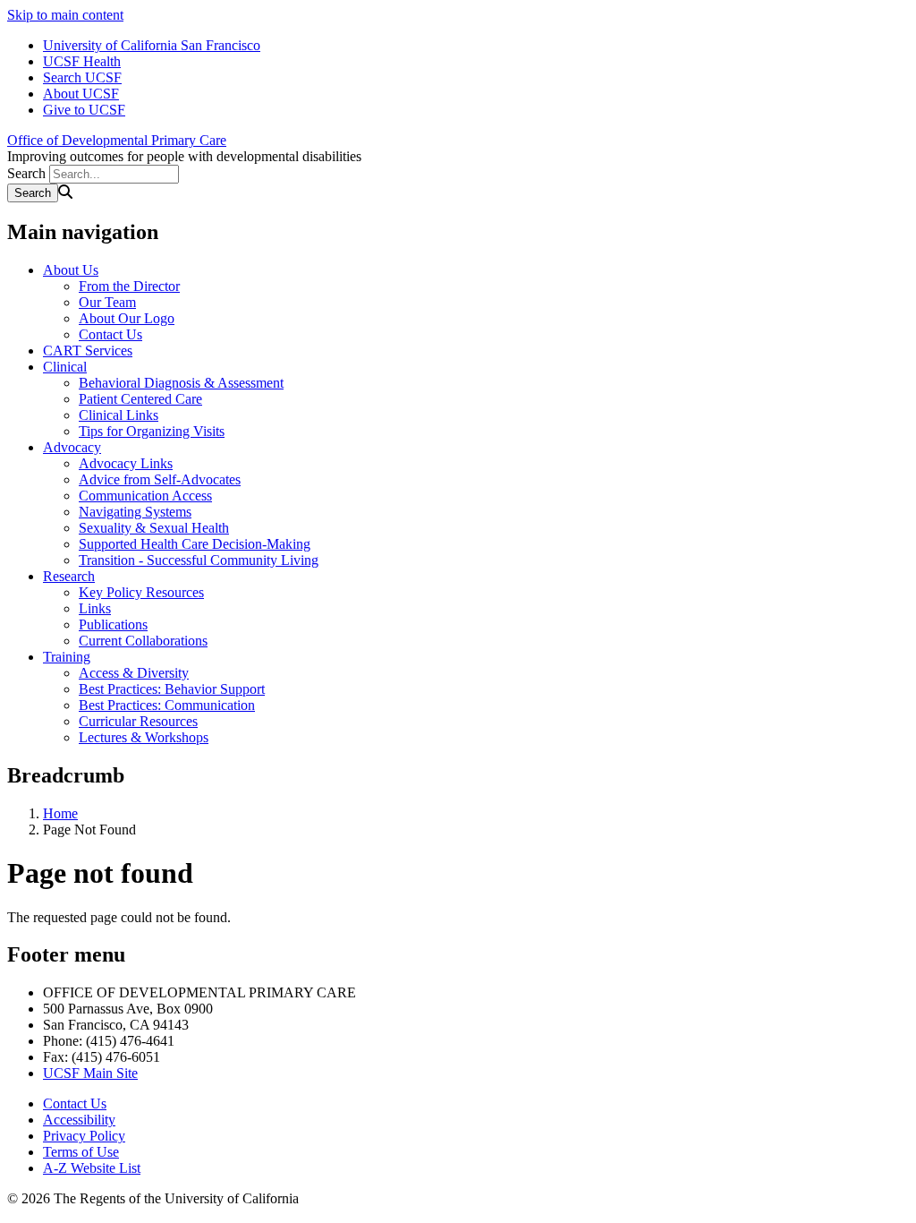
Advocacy (72, 447)
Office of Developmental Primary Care (116, 140)
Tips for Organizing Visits (152, 431)
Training (66, 656)
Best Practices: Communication (167, 705)
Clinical (65, 366)
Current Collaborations (143, 640)
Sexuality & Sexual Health (154, 527)
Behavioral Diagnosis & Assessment (181, 382)
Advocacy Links (126, 463)
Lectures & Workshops (143, 737)
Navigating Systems (135, 511)
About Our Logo (126, 318)
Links (95, 608)
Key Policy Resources (141, 592)
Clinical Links (118, 415)
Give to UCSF (84, 109)
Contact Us (110, 334)
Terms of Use (81, 1151)
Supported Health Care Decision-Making (194, 544)
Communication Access (145, 495)
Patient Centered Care (140, 398)
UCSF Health (82, 61)
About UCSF (81, 93)
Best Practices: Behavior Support (172, 689)
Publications (113, 624)
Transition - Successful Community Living (198, 560)
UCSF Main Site (90, 1073)
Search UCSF (82, 77)
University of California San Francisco (151, 45)
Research (69, 576)
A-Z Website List (91, 1168)
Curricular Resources (138, 721)
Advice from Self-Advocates (160, 479)
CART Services (87, 350)
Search (26, 173)
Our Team (107, 302)
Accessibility (79, 1119)
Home (60, 813)
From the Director (129, 286)
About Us (70, 270)
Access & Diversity (134, 672)
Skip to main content (65, 14)
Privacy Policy (84, 1135)
